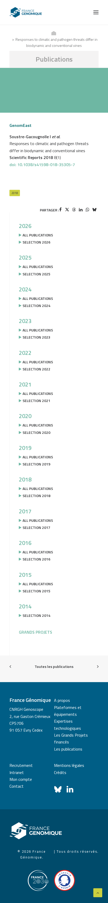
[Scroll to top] (97, 892)
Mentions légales (69, 765)
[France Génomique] (25, 12)
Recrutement (21, 765)
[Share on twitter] (67, 209)
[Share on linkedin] (81, 209)
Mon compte (20, 779)
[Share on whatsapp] (87, 209)
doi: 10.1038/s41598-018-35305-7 (42, 164)
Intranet (16, 772)
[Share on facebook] (60, 209)
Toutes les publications (54, 666)
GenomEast (20, 125)
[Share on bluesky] (94, 209)
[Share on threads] (74, 209)
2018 (15, 193)
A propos (62, 700)
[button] (96, 12)
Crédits (60, 772)
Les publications (68, 749)
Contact (16, 786)
